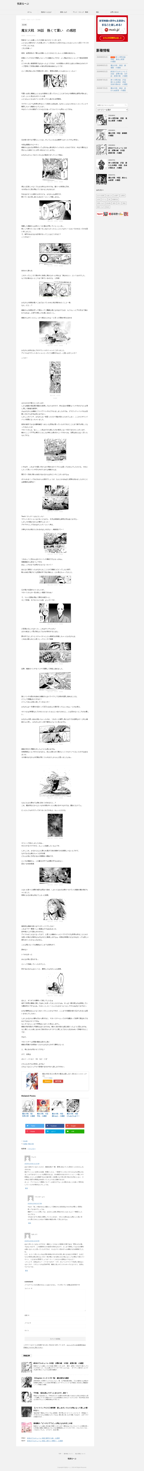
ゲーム (104, 199)
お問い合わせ (114, 12)
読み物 (25, 1141)
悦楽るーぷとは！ (46, 12)
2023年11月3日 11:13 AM (32, 1163)
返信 (26, 1188)
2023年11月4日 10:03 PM (32, 1241)
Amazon (47, 1081)
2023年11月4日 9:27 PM (35, 1203)
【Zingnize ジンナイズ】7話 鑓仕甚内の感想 (51, 1378)
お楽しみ (109, 195)
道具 (114, 203)
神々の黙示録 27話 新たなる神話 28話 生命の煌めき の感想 (117, 165)
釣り (119, 203)
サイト (27, 1330)
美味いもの (63, 12)
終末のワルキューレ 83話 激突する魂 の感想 (43, 1438)
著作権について (68, 1453)
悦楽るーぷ (23, 3)
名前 (27, 1315)
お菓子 (116, 195)
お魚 (98, 199)
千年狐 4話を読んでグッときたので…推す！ (51, 1393)
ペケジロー (32, 1149)
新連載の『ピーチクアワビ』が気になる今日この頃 (53, 1423)
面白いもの (100, 207)
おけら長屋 (100, 195)
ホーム (30, 12)
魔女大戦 (31, 1144)
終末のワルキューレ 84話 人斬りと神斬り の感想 (45, 1441)
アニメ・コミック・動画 (80, 12)
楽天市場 (58, 1081)
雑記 (97, 12)
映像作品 (115, 199)
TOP (60, 1453)
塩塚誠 (25, 1144)
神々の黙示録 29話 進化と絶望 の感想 (117, 119)
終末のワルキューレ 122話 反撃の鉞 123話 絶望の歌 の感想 (58, 1363)
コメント (28, 1288)
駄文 (107, 207)
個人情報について (80, 1453)
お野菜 (123, 195)
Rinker (50, 1077)
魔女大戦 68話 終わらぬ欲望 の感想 (117, 179)
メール (28, 1323)
